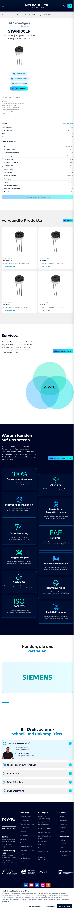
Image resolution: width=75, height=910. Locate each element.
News (60, 846)
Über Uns (61, 842)
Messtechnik (42, 847)
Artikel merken (20, 73)
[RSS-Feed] (48, 884)
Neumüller (63, 835)
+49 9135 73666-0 (24, 752)
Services (62, 812)
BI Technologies (67, 123)
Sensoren (23, 830)
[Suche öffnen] (64, 6)
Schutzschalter (25, 826)
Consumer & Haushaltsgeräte (43, 822)
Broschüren (62, 854)
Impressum (5, 902)
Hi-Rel (22, 853)
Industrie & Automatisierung (43, 816)
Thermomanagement (27, 849)
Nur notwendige (35, 906)
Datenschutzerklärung (56, 900)
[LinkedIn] (25, 884)
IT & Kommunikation (45, 827)
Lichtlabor (61, 826)
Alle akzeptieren (64, 906)
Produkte (24, 812)
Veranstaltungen (63, 850)
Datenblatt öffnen (20, 78)
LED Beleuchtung (26, 815)
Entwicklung (62, 819)
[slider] (37, 701)
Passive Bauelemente (27, 823)
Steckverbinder (25, 842)
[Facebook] (36, 884)
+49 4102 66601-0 (7, 859)
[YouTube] (31, 884)
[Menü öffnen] (4, 6)
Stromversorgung (26, 845)
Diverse (22, 860)
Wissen (60, 830)
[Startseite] (37, 6)
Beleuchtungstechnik (45, 831)
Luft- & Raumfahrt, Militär (44, 836)
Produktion (62, 823)
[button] (41, 391)
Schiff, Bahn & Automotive (42, 852)
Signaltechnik (24, 834)
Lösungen (42, 812)
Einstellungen (50, 906)
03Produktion (49, 368)
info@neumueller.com (26, 754)
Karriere (61, 839)
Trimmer (69, 127)
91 (71, 133)
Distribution (62, 815)
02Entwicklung (33, 394)
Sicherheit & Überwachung (42, 858)
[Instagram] (42, 884)
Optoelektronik (25, 819)
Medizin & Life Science (42, 842)
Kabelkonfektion (25, 857)
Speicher (22, 838)
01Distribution (65, 394)
